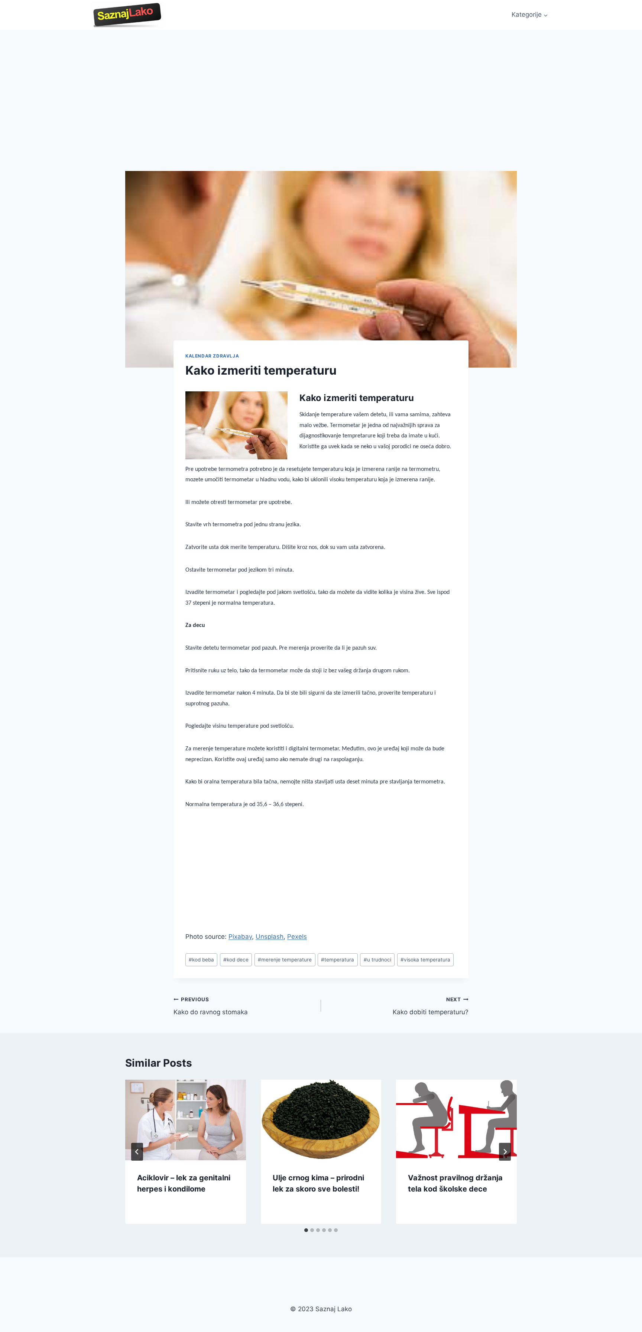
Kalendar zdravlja (212, 356)
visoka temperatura (425, 960)
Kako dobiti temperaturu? (430, 1006)
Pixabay (240, 936)
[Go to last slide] (137, 1152)
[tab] (306, 1230)
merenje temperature (285, 960)
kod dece (236, 960)
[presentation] (185, 1120)
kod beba (201, 960)
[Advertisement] (321, 85)
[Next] (505, 1152)
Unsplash (269, 936)
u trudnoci (377, 960)
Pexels (297, 936)
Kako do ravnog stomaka (211, 1006)
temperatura (337, 960)
